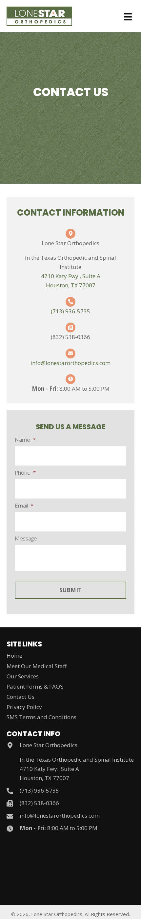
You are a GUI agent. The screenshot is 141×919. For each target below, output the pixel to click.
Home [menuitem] (14, 655)
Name (25, 439)
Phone (25, 472)
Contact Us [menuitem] (20, 696)
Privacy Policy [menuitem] (24, 707)
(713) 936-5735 (70, 311)
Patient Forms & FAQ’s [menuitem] (35, 686)
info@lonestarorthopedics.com (70, 363)
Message (26, 538)
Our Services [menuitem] (23, 676)
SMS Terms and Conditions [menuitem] (41, 717)
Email (24, 505)
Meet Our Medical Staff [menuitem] (37, 666)
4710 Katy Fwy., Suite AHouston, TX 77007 (49, 773)
